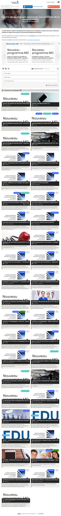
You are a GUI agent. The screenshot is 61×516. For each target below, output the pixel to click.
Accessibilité (41, 513)
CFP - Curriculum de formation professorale (35, 44)
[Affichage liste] (8, 68)
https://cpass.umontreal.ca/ (33, 39)
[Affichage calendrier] (5, 68)
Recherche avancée (38, 68)
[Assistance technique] (58, 2)
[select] (57, 73)
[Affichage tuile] (3, 68)
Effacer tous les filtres (53, 85)
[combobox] (51, 2)
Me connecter (29, 6)
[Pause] (59, 44)
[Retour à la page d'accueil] (14, 2)
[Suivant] (57, 55)
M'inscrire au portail (54, 6)
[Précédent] (4, 55)
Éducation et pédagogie (12, 90)
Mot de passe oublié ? (38, 6)
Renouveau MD (12, 44)
